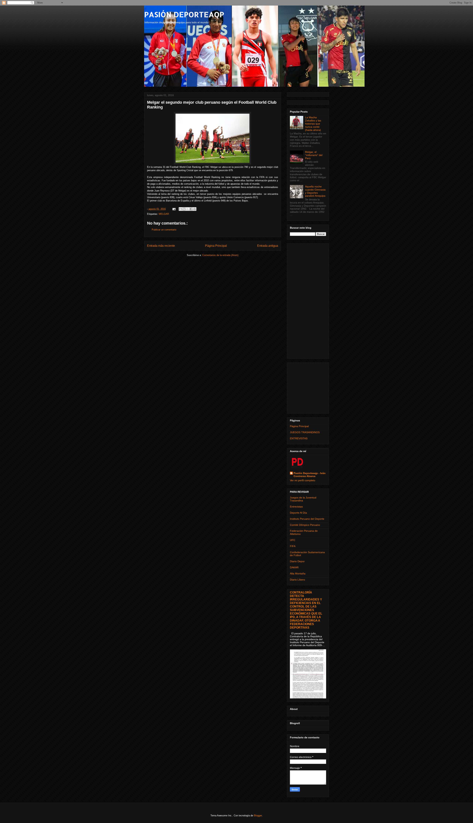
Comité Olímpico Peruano (305, 524)
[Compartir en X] (187, 209)
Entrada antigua (267, 245)
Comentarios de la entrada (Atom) (220, 255)
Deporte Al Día (298, 512)
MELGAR (164, 214)
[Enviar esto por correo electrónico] (180, 209)
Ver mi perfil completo (302, 480)
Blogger (258, 815)
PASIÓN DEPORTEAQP (184, 14)
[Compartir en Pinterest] (194, 209)
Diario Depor (297, 561)
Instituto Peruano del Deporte (307, 518)
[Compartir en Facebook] (191, 209)
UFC (292, 540)
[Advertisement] (308, 300)
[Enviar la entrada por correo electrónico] (174, 209)
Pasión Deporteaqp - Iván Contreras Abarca (310, 475)
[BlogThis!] (184, 209)
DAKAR (294, 567)
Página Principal (216, 245)
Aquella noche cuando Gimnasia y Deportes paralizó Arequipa (315, 191)
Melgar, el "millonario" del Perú (313, 155)
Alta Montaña (297, 573)
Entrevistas (296, 506)
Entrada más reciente (161, 245)
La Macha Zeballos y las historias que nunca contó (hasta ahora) (313, 123)
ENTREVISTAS (298, 438)
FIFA (292, 546)
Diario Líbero (297, 579)
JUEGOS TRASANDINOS (305, 432)
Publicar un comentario (164, 229)
